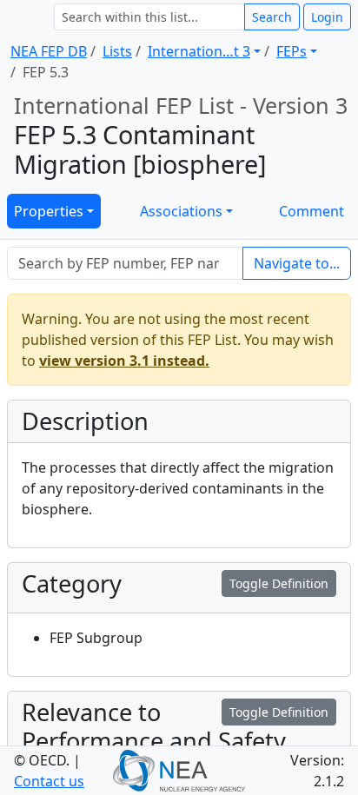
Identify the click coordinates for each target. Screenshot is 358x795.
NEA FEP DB (48, 51)
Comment (311, 211)
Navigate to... (297, 263)
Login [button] (327, 17)
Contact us (49, 781)
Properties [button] (48, 211)
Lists (117, 51)
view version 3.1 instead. (124, 360)
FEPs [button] (291, 51)
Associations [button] (181, 211)
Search (272, 17)
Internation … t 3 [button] (199, 51)
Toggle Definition (278, 583)
